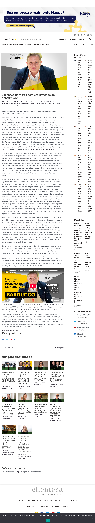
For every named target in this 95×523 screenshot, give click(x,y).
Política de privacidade (60, 506)
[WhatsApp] (19, 340)
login (18, 472)
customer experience (26, 104)
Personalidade (7, 44)
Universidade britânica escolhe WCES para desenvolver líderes (57, 377)
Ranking (15, 44)
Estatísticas (27, 456)
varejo (4, 106)
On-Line (10, 388)
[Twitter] (7, 340)
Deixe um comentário (46, 101)
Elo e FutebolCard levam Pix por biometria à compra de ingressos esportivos (56, 410)
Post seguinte (60, 348)
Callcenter (72, 39)
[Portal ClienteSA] (75, 327)
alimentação (6, 104)
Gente (43, 382)
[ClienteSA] (75, 334)
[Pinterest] (11, 340)
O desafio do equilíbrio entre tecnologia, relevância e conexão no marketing (24, 378)
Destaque (29, 101)
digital (43, 104)
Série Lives (45, 44)
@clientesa (81, 321)
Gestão (35, 101)
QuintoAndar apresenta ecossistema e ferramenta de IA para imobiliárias (8, 409)
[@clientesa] (75, 321)
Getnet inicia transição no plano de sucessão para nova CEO (41, 376)
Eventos (28, 44)
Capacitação (54, 384)
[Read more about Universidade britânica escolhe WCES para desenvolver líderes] (57, 365)
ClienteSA (62, 39)
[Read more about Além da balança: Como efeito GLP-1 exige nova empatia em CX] (25, 398)
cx (35, 104)
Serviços (58, 420)
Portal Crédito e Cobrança (53, 500)
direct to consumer (53, 104)
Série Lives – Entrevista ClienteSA (42, 149)
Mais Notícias (38, 384)
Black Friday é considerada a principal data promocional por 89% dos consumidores (78, 234)
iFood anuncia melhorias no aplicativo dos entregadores (88, 231)
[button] (90, 39)
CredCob (81, 39)
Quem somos (31, 506)
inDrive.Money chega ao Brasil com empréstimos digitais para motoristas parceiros (78, 290)
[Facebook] (3, 340)
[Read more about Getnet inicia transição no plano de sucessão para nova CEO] (41, 365)
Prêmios (21, 44)
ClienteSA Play (36, 44)
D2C (38, 104)
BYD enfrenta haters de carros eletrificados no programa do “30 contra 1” (8, 378)
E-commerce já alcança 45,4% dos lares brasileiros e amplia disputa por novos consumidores (25, 444)
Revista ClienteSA (83, 315)
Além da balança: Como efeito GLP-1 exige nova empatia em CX (24, 409)
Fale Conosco (44, 506)
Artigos (20, 416)
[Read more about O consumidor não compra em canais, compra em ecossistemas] (41, 398)
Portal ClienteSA (83, 328)
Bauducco (14, 104)
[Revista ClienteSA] (75, 315)
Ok (48, 520)
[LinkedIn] (15, 340)
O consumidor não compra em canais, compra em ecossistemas (41, 408)
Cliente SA (21, 101)
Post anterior (7, 348)
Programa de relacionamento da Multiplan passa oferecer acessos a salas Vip (90, 198)
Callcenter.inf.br (34, 500)
